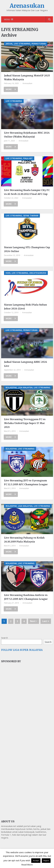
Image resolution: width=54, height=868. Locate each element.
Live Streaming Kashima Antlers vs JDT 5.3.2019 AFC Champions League (26, 597)
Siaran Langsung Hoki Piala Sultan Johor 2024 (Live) (25, 306)
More (9, 89)
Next (33, 621)
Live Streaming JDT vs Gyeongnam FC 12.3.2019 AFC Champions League (26, 482)
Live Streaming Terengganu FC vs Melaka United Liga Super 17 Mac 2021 (25, 423)
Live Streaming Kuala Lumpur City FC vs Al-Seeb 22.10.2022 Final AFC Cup (27, 192)
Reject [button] (46, 860)
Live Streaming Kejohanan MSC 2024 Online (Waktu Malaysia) (27, 134)
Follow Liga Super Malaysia (22, 650)
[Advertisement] (22, 713)
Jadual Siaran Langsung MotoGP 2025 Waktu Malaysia (27, 77)
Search (4, 637)
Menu (7, 19)
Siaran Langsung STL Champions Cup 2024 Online (27, 249)
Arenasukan (27, 5)
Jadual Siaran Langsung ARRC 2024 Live (25, 363)
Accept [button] (36, 860)
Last (45, 621)
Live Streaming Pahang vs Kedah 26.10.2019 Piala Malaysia (24, 539)
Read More (27, 864)
